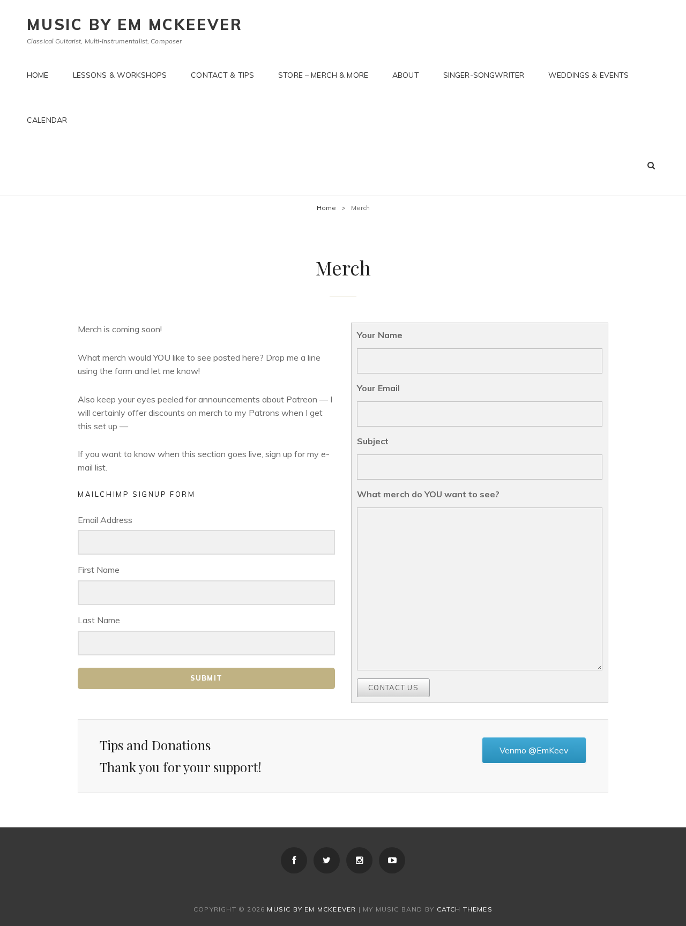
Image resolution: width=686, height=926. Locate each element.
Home (38, 75)
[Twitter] (327, 860)
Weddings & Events (588, 75)
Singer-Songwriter (483, 75)
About (405, 75)
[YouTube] (392, 860)
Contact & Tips (222, 75)
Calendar (47, 120)
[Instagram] (359, 860)
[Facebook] (294, 860)
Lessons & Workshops (120, 75)
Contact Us (393, 687)
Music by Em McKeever (135, 24)
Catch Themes (465, 909)
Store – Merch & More (323, 75)
